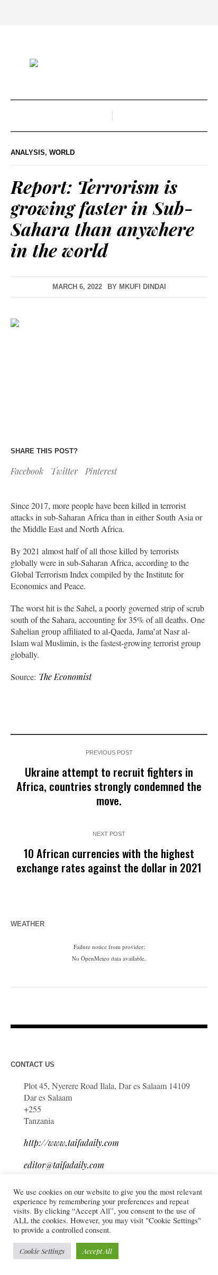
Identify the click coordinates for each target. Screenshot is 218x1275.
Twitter (64, 471)
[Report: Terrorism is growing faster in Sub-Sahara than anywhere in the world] (109, 369)
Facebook (27, 471)
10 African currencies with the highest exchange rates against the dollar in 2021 (109, 860)
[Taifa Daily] (109, 64)
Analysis (28, 152)
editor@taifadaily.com (64, 1164)
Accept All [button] (97, 1250)
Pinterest (101, 471)
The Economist (65, 676)
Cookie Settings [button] (42, 1250)
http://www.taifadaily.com (71, 1142)
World (62, 152)
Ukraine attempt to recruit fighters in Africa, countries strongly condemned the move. (109, 786)
